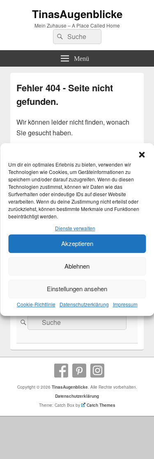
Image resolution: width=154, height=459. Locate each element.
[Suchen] (59, 36)
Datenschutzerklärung (84, 304)
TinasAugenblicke (77, 13)
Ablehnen (77, 266)
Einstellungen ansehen (77, 288)
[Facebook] (61, 371)
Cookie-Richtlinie (36, 304)
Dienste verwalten (75, 228)
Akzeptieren (77, 243)
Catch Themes (101, 405)
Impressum (125, 304)
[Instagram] (97, 371)
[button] (142, 155)
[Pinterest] (79, 371)
